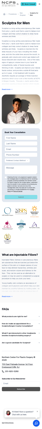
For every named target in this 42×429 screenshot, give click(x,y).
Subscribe (21, 389)
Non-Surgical (22, 14)
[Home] (4, 14)
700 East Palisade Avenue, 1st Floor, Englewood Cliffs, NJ (17, 365)
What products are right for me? (14, 316)
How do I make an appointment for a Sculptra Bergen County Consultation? (17, 325)
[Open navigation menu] (39, 4)
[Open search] (18, 4)
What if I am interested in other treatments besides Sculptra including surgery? (19, 334)
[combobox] (17, 160)
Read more (6, 89)
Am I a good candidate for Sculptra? (16, 343)
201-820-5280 (12, 371)
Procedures (13, 14)
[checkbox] (6, 177)
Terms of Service (17, 191)
